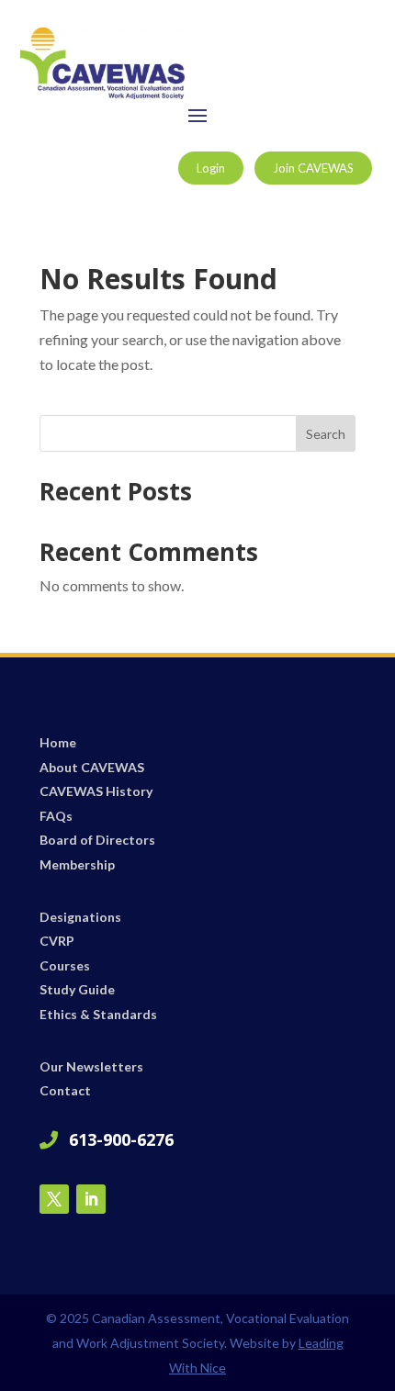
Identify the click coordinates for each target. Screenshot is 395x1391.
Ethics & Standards (98, 1014)
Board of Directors (97, 839)
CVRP (57, 940)
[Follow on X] (54, 1199)
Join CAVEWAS (313, 168)
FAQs (56, 816)
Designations (80, 917)
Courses (65, 965)
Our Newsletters (91, 1066)
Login (211, 168)
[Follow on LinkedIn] (91, 1199)
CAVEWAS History (96, 791)
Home (58, 742)
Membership (77, 864)
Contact (65, 1090)
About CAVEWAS (92, 767)
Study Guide (77, 989)
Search (325, 434)
